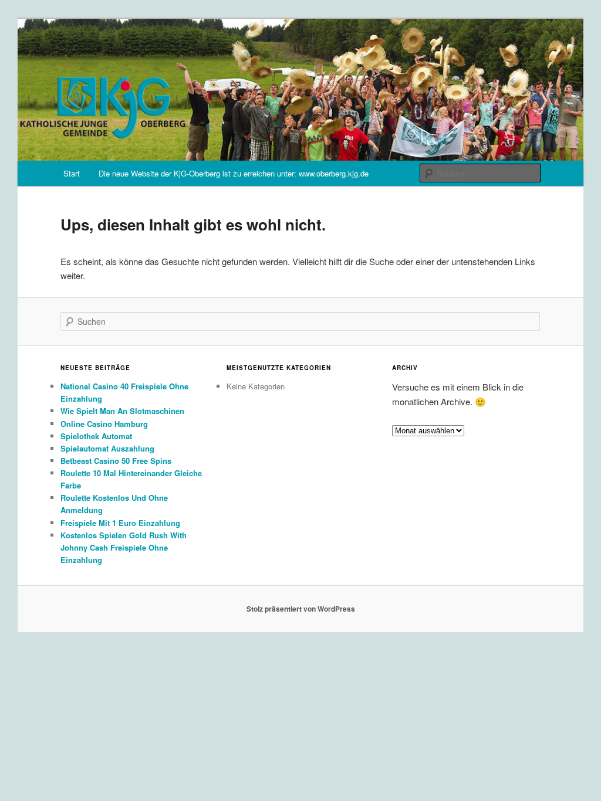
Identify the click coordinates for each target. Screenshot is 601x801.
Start (71, 173)
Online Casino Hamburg (104, 423)
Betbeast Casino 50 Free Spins (115, 460)
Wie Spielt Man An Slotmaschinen (122, 410)
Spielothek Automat (96, 436)
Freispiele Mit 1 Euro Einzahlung (120, 522)
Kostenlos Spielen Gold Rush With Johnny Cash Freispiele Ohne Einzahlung (123, 547)
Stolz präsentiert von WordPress (301, 608)
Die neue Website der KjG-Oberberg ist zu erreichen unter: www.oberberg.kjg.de (234, 173)
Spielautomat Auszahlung (107, 448)
